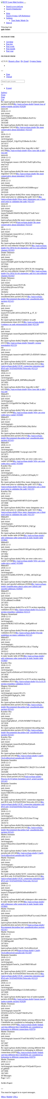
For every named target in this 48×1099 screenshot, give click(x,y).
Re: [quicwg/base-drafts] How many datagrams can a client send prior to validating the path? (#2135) (23, 199)
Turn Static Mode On (19, 20)
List (2, 99)
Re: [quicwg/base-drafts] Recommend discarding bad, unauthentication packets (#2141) (22, 298)
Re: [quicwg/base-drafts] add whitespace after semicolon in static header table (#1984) (22, 537)
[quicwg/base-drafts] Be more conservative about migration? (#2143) (20, 223)
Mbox (3, 1097)
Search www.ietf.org (14, 6)
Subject (4, 92)
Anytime (9, 42)
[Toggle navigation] (25, 2)
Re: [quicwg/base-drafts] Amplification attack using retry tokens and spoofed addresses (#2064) (23, 586)
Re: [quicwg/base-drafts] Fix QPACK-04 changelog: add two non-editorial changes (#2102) (24, 247)
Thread (9, 77)
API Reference (24, 16)
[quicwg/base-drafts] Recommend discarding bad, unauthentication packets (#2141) (22, 927)
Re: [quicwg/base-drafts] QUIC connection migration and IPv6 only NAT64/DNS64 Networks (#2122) (22, 366)
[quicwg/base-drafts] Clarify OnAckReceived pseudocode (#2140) (20, 951)
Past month (10, 49)
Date (8, 74)
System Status (35, 61)
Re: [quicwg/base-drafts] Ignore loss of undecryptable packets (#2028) (23, 105)
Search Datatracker (14, 9)
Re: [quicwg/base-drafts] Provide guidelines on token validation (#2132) (21, 634)
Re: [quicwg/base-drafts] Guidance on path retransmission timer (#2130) (22, 323)
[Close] (2, 1088)
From (3, 95)
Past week (10, 46)
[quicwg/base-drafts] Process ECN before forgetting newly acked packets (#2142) (22, 778)
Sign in (9, 23)
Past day (9, 44)
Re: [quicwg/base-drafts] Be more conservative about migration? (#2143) (22, 128)
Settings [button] (9, 18)
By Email (25, 61)
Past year (9, 51)
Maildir (9, 1097)
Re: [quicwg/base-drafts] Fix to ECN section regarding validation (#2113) (23, 610)
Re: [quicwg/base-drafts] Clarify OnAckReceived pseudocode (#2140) (22, 757)
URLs (15, 1097)
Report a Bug (14, 61)
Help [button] (8, 13)
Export (9, 88)
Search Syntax (12, 16)
